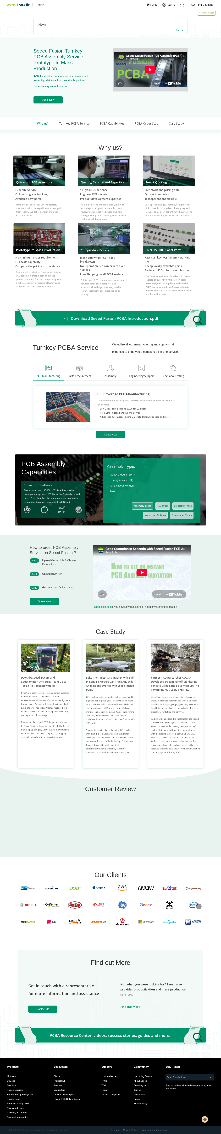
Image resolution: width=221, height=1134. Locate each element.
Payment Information (17, 1117)
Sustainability (140, 1103)
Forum (104, 1090)
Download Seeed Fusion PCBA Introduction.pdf (114, 318)
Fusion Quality (14, 1099)
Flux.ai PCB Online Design (67, 1099)
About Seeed (140, 1081)
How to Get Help (109, 1076)
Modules (11, 1076)
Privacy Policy (130, 1130)
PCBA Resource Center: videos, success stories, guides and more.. (110, 1035)
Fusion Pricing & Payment (20, 1094)
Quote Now (48, 99)
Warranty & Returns (17, 1112)
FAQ (192, 4)
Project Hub (60, 1081)
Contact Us (42, 1009)
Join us (137, 1090)
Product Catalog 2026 (18, 1103)
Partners (58, 1085)
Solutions (11, 1085)
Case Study (176, 123)
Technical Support (110, 1094)
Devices (11, 1081)
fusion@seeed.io (102, 606)
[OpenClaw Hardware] (205, 1119)
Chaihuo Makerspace (64, 1094)
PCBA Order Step (146, 123)
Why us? (43, 123)
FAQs (104, 1081)
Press (137, 1099)
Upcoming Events (143, 1076)
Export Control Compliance (154, 1130)
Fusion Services (15, 1090)
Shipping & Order (16, 1108)
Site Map (115, 1130)
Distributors (59, 1090)
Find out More (130, 1007)
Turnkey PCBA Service (74, 123)
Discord (57, 1076)
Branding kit (140, 1085)
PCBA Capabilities (112, 123)
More (178, 30)
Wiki (103, 1085)
